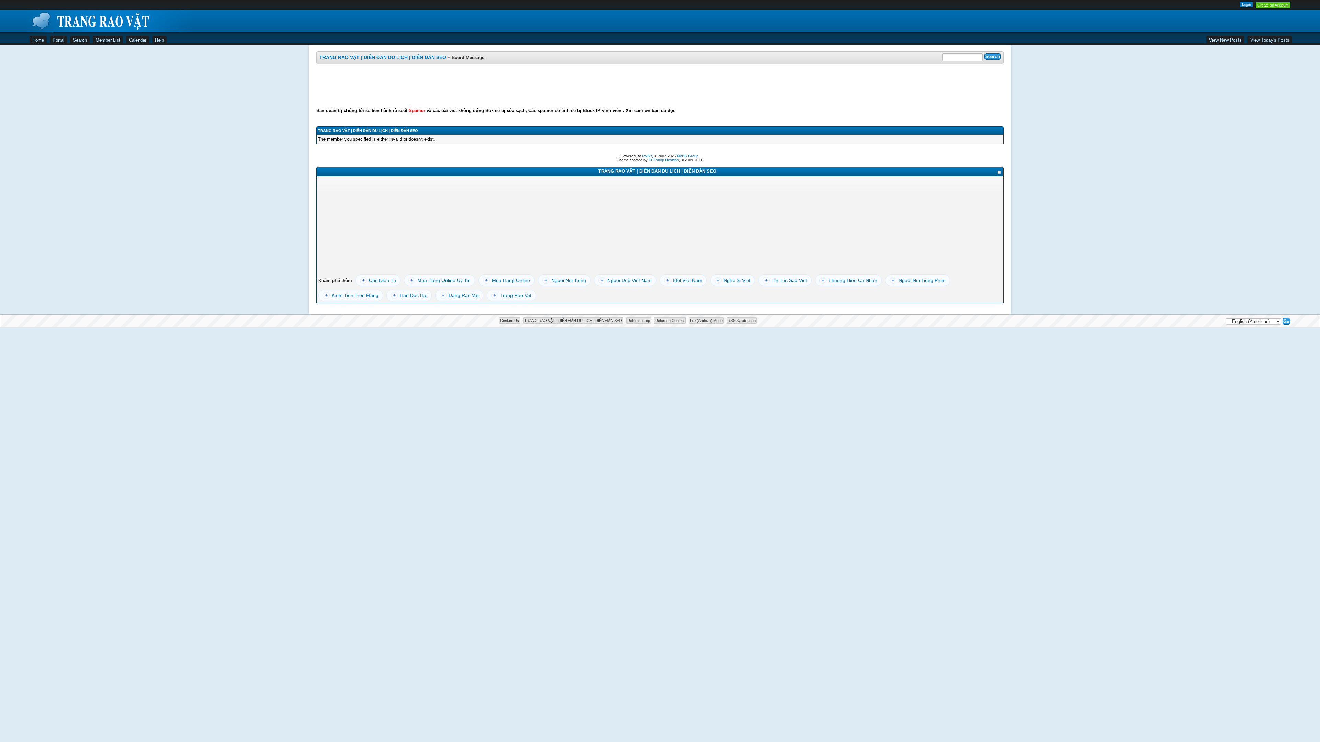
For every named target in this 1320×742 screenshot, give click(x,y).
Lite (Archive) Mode (706, 320)
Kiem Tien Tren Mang (351, 295)
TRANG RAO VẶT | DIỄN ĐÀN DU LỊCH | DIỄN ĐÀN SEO (382, 57)
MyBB (647, 156)
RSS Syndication (742, 320)
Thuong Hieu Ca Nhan (849, 280)
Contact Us (509, 320)
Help (159, 40)
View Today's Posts (1269, 40)
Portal (58, 40)
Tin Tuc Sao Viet (786, 280)
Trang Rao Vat (512, 295)
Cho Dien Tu (379, 280)
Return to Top (638, 320)
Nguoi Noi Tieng (565, 280)
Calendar (137, 40)
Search (80, 40)
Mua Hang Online (507, 280)
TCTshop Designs (664, 160)
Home (38, 40)
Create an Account (1272, 5)
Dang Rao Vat (460, 295)
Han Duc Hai (410, 295)
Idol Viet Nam (684, 280)
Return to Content (670, 320)
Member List (108, 40)
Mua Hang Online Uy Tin (440, 280)
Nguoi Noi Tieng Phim (919, 280)
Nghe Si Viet (733, 280)
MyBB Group (687, 156)
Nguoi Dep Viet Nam (626, 280)
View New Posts (1225, 40)
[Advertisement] (660, 85)
